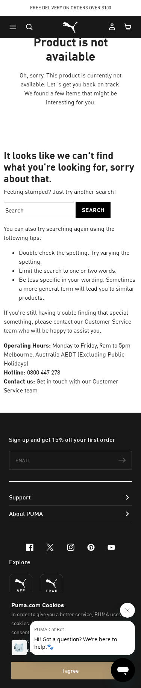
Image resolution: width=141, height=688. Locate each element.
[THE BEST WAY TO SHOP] (20, 585)
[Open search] (29, 27)
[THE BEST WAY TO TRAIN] (51, 585)
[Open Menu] (14, 26)
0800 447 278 (43, 372)
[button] (14, 26)
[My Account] (112, 27)
